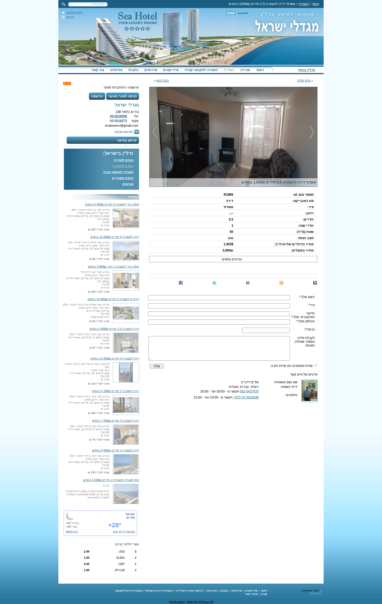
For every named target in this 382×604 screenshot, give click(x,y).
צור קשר (70, 17)
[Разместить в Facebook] (181, 283)
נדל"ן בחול (306, 70)
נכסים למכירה (124, 160)
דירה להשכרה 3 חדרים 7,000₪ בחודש (115, 420)
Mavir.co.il (72, 531)
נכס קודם (303, 80)
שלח (157, 366)
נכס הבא (162, 80)
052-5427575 (249, 391)
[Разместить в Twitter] (214, 283)
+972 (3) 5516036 (246, 397)
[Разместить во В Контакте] (315, 283)
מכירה (245, 70)
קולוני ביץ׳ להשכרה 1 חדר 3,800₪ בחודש (113, 266)
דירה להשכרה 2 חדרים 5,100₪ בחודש (115, 391)
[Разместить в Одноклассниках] (281, 283)
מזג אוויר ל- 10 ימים (124, 531)
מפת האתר (315, 593)
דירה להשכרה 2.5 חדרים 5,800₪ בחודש (114, 329)
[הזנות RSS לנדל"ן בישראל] (67, 83)
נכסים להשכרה (123, 166)
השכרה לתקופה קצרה (201, 70)
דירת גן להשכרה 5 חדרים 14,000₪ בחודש (113, 299)
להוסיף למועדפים (74, 12)
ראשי (315, 4)
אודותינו (116, 70)
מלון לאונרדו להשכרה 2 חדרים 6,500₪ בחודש (111, 480)
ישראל (130, 514)
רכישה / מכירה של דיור (189, 590)
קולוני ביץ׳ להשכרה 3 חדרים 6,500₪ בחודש (112, 204)
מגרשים (128, 184)
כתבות (133, 70)
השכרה (303, 4)
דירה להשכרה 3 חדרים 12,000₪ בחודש (115, 358)
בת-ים (130, 517)
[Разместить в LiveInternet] (248, 283)
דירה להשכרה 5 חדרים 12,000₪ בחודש (115, 237)
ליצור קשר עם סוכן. (124, 131)
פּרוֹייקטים (171, 70)
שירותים (150, 70)
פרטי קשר (251, 594)
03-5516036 (118, 116)
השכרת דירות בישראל (158, 590)
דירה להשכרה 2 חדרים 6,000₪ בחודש (115, 450)
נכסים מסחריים (123, 178)
